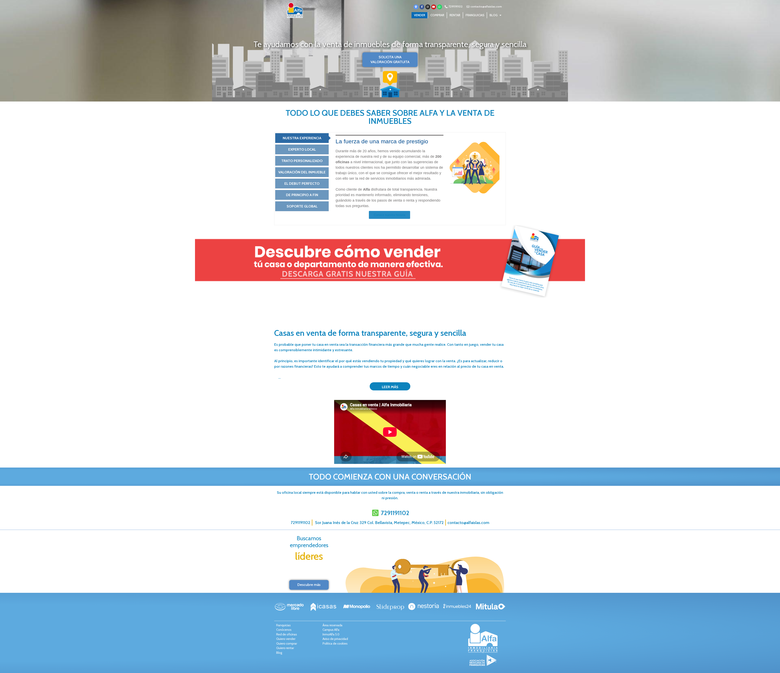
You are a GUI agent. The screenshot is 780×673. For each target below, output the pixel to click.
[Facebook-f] (421, 6)
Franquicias (475, 15)
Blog (493, 15)
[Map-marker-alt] (416, 6)
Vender (419, 15)
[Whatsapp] (439, 6)
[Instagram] (427, 6)
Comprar (437, 15)
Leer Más (390, 387)
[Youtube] (433, 6)
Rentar (455, 15)
